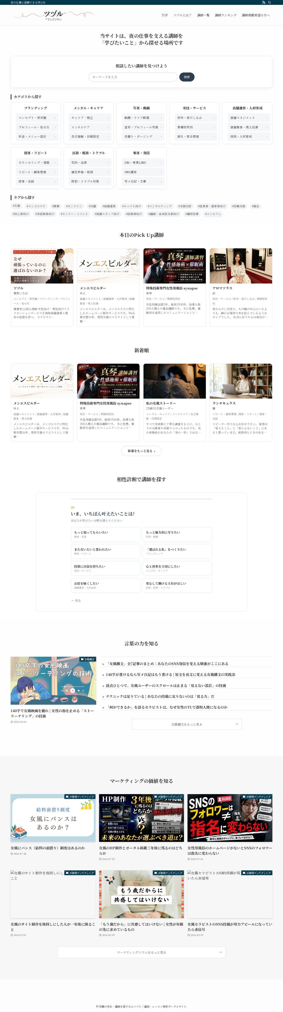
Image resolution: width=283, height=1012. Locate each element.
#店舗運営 (109, 206)
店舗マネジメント (249, 117)
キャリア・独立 (90, 117)
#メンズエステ (36, 206)
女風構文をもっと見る (186, 724)
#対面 (92, 206)
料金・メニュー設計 (37, 136)
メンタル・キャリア (88, 108)
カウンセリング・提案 (37, 162)
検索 (187, 77)
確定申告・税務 (90, 171)
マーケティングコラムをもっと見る (141, 952)
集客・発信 (141, 152)
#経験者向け (134, 214)
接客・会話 (37, 181)
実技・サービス (194, 108)
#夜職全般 (238, 206)
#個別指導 (192, 214)
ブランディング (35, 108)
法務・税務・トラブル (88, 152)
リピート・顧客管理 (37, 171)
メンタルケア (90, 127)
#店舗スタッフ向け (107, 214)
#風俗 (255, 206)
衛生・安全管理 (196, 136)
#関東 (55, 206)
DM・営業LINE (143, 162)
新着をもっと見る (141, 451)
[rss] (264, 2)
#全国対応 (184, 206)
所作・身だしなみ (196, 117)
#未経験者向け (44, 214)
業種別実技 (196, 127)
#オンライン (74, 206)
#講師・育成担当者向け (164, 214)
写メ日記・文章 (143, 181)
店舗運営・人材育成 (247, 108)
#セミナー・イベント (74, 214)
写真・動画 (141, 108)
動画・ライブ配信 (143, 117)
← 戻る (76, 600)
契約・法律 (90, 162)
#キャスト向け (131, 206)
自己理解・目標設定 (90, 136)
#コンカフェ (213, 214)
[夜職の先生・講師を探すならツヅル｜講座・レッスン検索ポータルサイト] (53, 15)
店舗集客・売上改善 (249, 127)
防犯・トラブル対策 (90, 181)
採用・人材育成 (249, 136)
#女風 (16, 206)
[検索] (269, 2)
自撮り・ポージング (143, 136)
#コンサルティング (160, 206)
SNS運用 (143, 171)
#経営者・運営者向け (212, 206)
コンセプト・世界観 (37, 117)
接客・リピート (35, 152)
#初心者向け (21, 214)
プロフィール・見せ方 (37, 127)
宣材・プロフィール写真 (143, 127)
